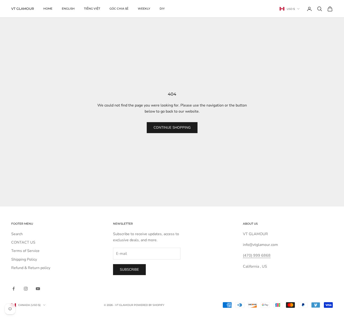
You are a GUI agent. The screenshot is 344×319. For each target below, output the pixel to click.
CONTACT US (23, 242)
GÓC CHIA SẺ (119, 8)
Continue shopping (172, 127)
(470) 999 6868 (257, 255)
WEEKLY (144, 8)
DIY (162, 8)
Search (17, 234)
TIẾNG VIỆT (92, 8)
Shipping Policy (24, 259)
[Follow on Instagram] (25, 288)
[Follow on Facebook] (13, 288)
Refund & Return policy (30, 267)
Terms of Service (25, 250)
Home (47, 8)
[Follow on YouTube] (38, 288)
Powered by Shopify (149, 305)
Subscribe (129, 269)
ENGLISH (68, 8)
